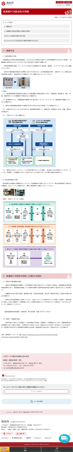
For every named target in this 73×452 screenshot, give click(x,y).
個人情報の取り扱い (17, 437)
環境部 (5, 360)
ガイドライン (37, 437)
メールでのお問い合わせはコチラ (13, 368)
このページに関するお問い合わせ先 (14, 35)
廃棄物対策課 (26, 412)
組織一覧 (15, 412)
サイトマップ (4, 437)
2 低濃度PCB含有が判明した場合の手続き (17, 31)
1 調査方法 (8, 26)
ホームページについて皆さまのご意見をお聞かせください (21, 40)
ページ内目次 (9, 22)
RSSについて (48, 437)
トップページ (9, 412)
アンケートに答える (36, 391)
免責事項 (28, 437)
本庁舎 (31, 363)
